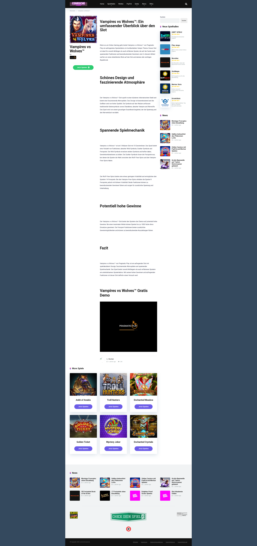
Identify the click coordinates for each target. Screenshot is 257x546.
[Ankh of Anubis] (83, 395)
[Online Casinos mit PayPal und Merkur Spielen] (165, 156)
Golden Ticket (83, 442)
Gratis (137, 4)
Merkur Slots (177, 84)
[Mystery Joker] (113, 437)
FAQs (151, 4)
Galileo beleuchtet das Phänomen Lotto (179, 136)
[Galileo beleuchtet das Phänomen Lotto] (165, 143)
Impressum (144, 542)
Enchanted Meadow (143, 400)
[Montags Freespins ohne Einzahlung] (165, 129)
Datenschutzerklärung (156, 542)
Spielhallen (111, 4)
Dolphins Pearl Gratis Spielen (147, 492)
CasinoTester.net (182, 542)
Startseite (72, 11)
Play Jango (176, 45)
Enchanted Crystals (143, 442)
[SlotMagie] (165, 80)
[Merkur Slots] (165, 93)
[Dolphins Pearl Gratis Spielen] (135, 500)
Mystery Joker (113, 442)
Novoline (175, 58)
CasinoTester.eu (170, 542)
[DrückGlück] (165, 107)
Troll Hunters (113, 400)
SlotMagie (175, 71)
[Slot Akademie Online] (165, 500)
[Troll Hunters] (113, 395)
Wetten (120, 4)
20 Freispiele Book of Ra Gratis (88, 492)
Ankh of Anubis (83, 400)
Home (102, 4)
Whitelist (135, 542)
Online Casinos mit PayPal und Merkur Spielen (179, 149)
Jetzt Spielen (82, 67)
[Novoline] (165, 67)
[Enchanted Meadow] (143, 395)
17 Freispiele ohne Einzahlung (118, 492)
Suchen (162, 17)
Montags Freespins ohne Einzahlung (179, 122)
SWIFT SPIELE (177, 32)
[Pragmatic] (73, 57)
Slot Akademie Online (177, 492)
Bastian (111, 359)
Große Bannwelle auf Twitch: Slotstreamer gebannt (178, 163)
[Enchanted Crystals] (143, 437)
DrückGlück (176, 98)
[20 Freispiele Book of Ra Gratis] (75, 500)
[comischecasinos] (78, 3)
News (144, 4)
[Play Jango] (165, 54)
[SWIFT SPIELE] (165, 41)
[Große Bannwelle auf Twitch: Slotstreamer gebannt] (165, 169)
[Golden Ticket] (83, 437)
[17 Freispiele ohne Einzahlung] (105, 500)
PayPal (129, 4)
